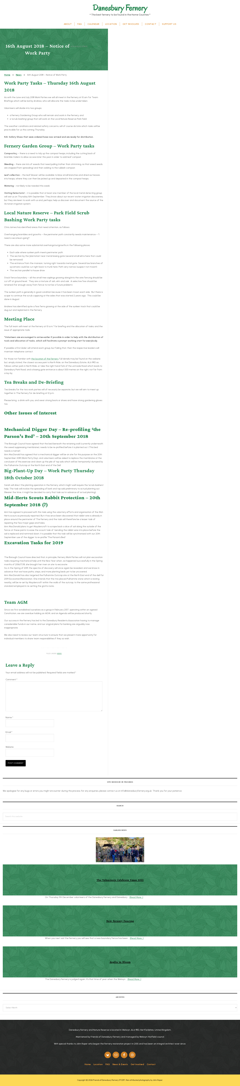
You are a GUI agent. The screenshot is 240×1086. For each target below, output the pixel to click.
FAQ (107, 1064)
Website (10, 747)
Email (9, 732)
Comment (11, 679)
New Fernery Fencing (120, 920)
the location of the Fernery (44, 358)
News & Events (120, 1064)
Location (98, 1064)
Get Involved (137, 1064)
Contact (151, 1064)
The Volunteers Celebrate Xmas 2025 (120, 879)
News (59, 653)
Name (9, 717)
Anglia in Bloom (120, 961)
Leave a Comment (78, 49)
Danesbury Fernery (120, 7)
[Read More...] (136, 897)
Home (88, 1064)
